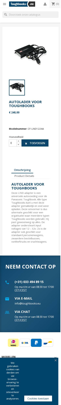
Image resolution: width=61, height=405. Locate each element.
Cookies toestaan (38, 398)
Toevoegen (35, 143)
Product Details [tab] (24, 176)
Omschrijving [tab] (22, 170)
